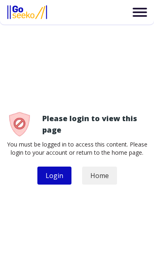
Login (54, 175)
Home (99, 175)
